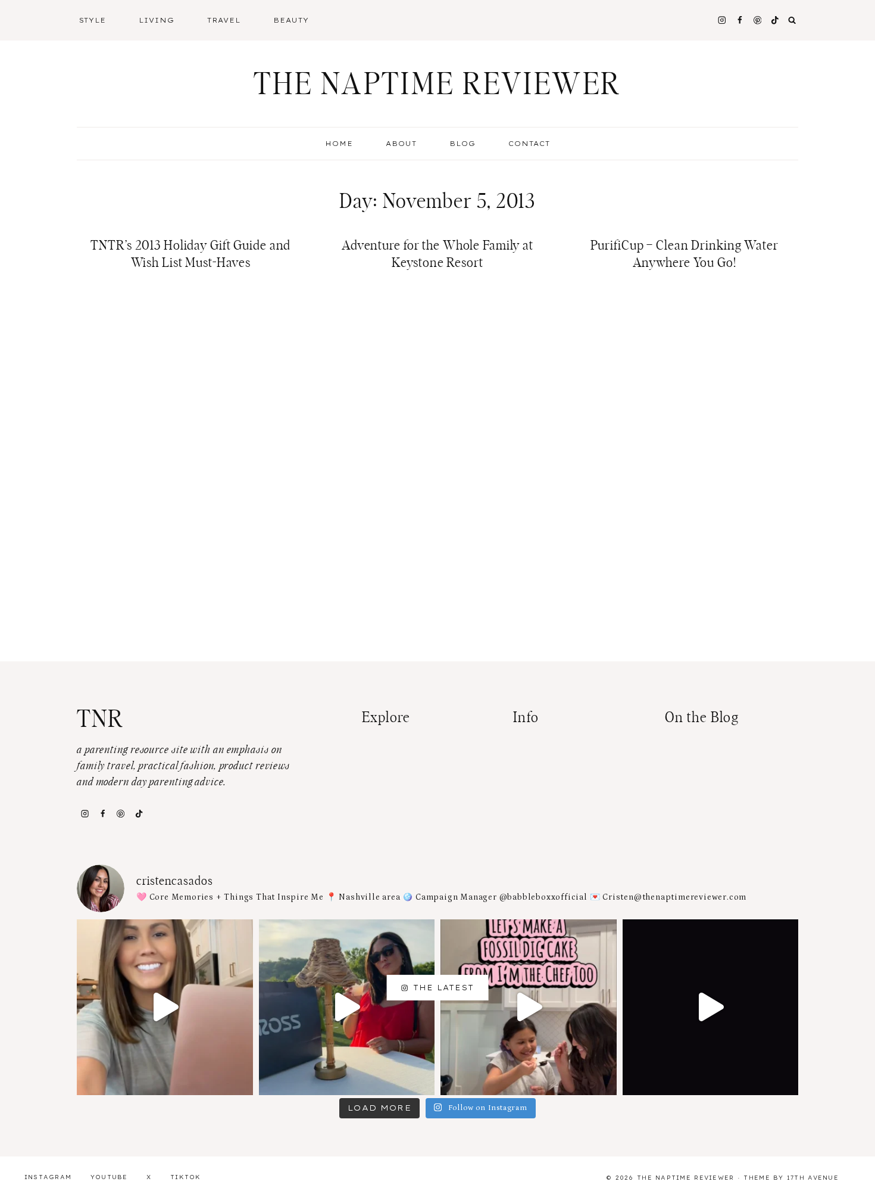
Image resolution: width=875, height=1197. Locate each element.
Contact (529, 143)
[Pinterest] (757, 20)
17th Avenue (813, 1177)
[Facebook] (740, 20)
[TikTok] (138, 813)
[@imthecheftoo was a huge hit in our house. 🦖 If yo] (528, 1007)
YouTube (109, 1177)
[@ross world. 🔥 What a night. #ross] (347, 1007)
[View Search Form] (792, 20)
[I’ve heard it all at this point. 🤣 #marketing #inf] (165, 1007)
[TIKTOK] (775, 20)
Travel (223, 20)
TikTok (185, 1177)
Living (156, 20)
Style (93, 20)
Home (339, 143)
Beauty (291, 20)
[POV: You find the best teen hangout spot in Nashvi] (711, 1007)
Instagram (48, 1177)
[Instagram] (722, 20)
